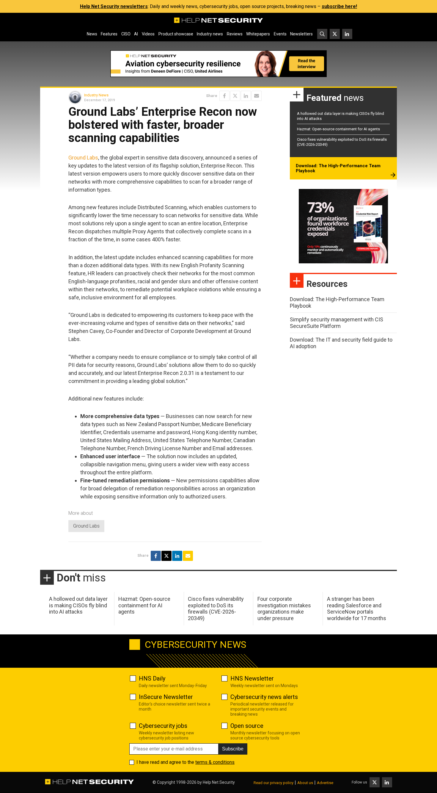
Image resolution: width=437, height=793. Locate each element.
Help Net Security (219, 782)
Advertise (325, 783)
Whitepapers (258, 34)
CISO (126, 34)
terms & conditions (215, 762)
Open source (246, 725)
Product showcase (175, 34)
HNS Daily (152, 678)
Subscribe (232, 748)
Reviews (235, 34)
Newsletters (301, 34)
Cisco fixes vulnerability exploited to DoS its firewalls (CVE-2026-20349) (216, 608)
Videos (148, 34)
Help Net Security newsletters (114, 6)
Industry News (96, 95)
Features (109, 34)
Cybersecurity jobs (163, 725)
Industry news (210, 34)
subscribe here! (339, 6)
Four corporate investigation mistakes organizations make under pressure (284, 608)
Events (280, 34)
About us (305, 783)
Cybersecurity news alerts (264, 696)
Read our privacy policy (273, 783)
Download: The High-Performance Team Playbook (338, 168)
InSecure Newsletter (166, 696)
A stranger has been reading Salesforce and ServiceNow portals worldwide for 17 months (356, 608)
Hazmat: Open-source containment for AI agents (338, 129)
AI (136, 34)
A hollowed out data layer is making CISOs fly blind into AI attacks (78, 605)
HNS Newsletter (252, 678)
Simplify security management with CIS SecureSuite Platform (336, 322)
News (92, 34)
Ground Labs (83, 157)
